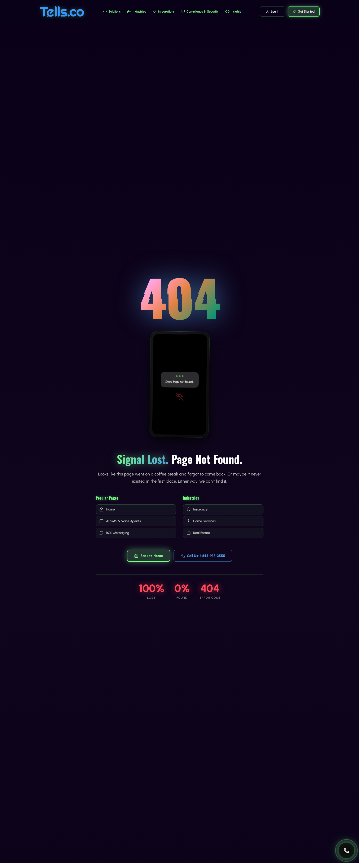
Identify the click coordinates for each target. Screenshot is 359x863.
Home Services (204, 521)
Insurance (200, 509)
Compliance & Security (203, 11)
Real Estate (201, 533)
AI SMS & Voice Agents (123, 521)
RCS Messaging (117, 533)
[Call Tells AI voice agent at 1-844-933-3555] (346, 850)
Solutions (114, 11)
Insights (236, 11)
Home (110, 509)
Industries (139, 11)
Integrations (166, 11)
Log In (275, 11)
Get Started (306, 11)
